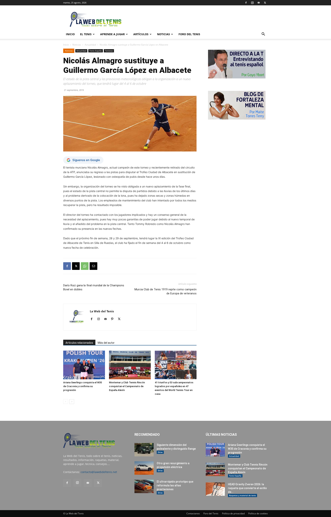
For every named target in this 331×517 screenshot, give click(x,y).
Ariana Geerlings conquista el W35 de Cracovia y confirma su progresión (82, 386)
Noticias (163, 34)
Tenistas (109, 50)
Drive (160, 452)
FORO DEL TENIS (189, 34)
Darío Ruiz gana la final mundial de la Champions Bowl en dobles (93, 287)
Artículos (140, 34)
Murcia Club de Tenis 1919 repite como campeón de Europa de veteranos (165, 291)
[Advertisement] (198, 19)
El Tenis (86, 34)
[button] (263, 34)
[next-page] (71, 401)
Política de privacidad (233, 513)
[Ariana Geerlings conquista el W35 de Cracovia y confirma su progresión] (84, 365)
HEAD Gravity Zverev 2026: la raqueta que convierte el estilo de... (247, 488)
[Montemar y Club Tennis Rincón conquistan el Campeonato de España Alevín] (130, 365)
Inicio (66, 44)
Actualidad (90, 44)
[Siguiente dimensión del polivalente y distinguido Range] (144, 449)
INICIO (70, 34)
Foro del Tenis (210, 513)
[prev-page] (65, 401)
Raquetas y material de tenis (242, 495)
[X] (265, 2)
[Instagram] (252, 2)
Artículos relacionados (79, 342)
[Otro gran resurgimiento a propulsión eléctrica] (144, 468)
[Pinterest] (114, 319)
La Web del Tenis (102, 311)
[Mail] (258, 2)
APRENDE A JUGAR (112, 34)
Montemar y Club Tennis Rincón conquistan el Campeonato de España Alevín (127, 386)
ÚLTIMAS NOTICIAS (221, 434)
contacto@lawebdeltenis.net (99, 472)
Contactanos (193, 513)
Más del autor (106, 342)
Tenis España (95, 50)
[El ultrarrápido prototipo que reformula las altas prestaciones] (144, 486)
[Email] (93, 266)
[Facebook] (246, 2)
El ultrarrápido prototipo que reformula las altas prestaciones (175, 485)
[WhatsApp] (84, 266)
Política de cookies (258, 513)
